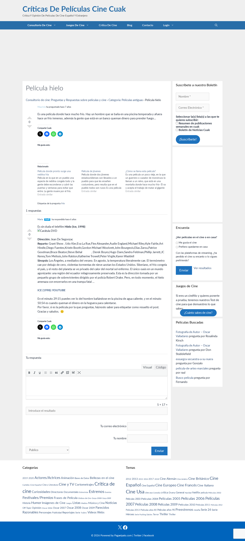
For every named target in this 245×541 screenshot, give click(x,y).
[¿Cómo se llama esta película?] (148, 181)
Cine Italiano (205, 485)
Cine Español (36, 485)
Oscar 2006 (47, 508)
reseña (197, 510)
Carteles (26, 485)
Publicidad (57, 513)
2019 (25, 478)
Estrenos (96, 492)
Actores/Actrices (47, 478)
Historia (26, 503)
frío (63, 204)
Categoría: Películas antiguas (125, 100)
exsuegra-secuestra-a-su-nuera (194, 359)
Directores (57, 492)
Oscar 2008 (74, 507)
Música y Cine (96, 503)
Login (166, 25)
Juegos (69, 503)
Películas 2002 (214, 493)
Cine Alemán (168, 478)
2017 (151, 479)
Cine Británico (198, 478)
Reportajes (68, 512)
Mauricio (42, 107)
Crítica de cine (108, 25)
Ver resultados (202, 268)
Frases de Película (66, 498)
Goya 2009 (106, 498)
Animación (67, 478)
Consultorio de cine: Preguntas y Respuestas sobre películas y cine (66, 100)
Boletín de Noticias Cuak (194, 130)
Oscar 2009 (88, 508)
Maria (40, 219)
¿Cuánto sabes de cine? (198, 312)
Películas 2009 (168, 504)
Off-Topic (26, 508)
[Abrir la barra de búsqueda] (216, 25)
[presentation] (29, 373)
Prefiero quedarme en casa (193, 247)
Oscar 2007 (59, 508)
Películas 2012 (216, 505)
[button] (29, 372)
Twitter (138, 535)
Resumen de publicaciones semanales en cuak (194, 125)
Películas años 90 (166, 510)
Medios (84, 503)
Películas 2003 (133, 499)
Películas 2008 (146, 504)
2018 (156, 479)
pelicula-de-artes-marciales (192, 368)
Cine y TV (66, 484)
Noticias (111, 503)
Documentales (71, 492)
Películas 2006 (193, 498)
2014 (146, 479)
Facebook (149, 535)
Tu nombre (119, 438)
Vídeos (92, 512)
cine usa (148, 493)
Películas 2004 (149, 499)
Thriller (164, 514)
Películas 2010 (186, 504)
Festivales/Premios (37, 498)
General (180, 492)
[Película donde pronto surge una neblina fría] (60, 183)
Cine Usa (135, 491)
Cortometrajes (84, 484)
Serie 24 (206, 510)
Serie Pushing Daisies (143, 515)
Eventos (108, 492)
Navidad (188, 493)
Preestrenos (184, 509)
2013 (135, 479)
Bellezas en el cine (102, 478)
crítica (164, 492)
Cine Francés (187, 485)
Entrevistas (83, 492)
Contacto (147, 25)
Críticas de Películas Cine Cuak (74, 9)
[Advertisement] (122, 54)
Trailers (84, 513)
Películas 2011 (203, 505)
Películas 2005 (169, 498)
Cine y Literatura (50, 485)
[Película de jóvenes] (104, 181)
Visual (147, 367)
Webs (100, 512)
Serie (77, 513)
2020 (31, 478)
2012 (128, 479)
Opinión (36, 508)
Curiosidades (41, 492)
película (204, 493)
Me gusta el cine (188, 242)
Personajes (45, 512)
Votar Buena (29, 116)
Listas (76, 503)
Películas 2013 (133, 510)
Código (161, 367)
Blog (129, 25)
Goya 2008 (97, 498)
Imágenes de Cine (54, 503)
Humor (36, 503)
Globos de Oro (84, 498)
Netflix (196, 492)
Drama (172, 493)
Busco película (184, 377)
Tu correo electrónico (113, 426)
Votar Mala (29, 127)
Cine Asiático (182, 479)
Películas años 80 (148, 510)
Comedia (156, 493)
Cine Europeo (165, 485)
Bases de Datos (82, 478)
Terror (156, 515)
